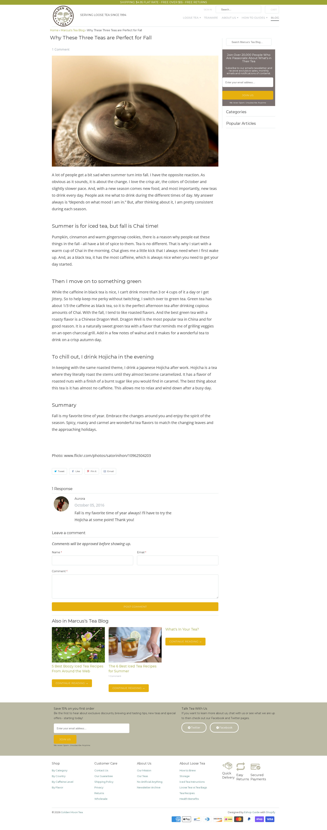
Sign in (208, 9)
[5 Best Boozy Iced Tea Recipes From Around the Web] (78, 661)
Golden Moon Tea (72, 812)
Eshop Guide (252, 812)
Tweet (61, 471)
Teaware (211, 17)
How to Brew (188, 770)
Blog (275, 17)
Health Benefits (189, 798)
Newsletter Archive (148, 787)
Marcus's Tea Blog (73, 30)
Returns (99, 793)
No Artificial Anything (149, 781)
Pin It (94, 471)
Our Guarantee (103, 776)
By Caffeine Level (62, 781)
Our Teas (142, 776)
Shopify (270, 812)
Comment (59, 571)
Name (57, 552)
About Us (230, 17)
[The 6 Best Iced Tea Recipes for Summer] (135, 661)
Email (110, 471)
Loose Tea (191, 17)
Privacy (98, 787)
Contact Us (101, 770)
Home (54, 30)
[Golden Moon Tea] (64, 17)
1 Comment (60, 49)
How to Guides (254, 17)
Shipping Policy (103, 781)
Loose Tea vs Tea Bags (193, 787)
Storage (185, 776)
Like (78, 471)
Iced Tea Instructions (192, 781)
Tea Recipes (187, 793)
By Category (59, 770)
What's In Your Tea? (182, 629)
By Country (58, 776)
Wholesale (100, 798)
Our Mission (144, 770)
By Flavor (57, 787)
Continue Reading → (72, 683)
